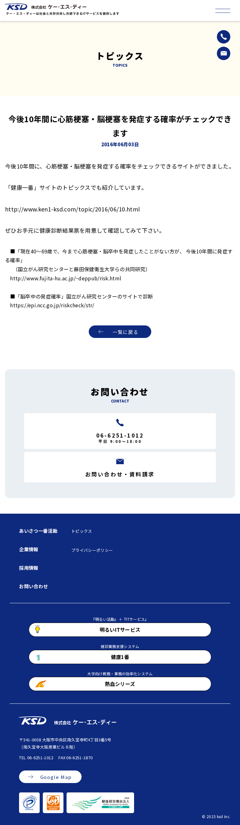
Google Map (56, 777)
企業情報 (28, 549)
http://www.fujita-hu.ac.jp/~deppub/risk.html (65, 278)
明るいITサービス (120, 629)
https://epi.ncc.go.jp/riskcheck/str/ (52, 305)
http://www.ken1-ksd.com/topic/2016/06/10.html (72, 209)
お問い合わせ (33, 586)
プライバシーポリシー (92, 550)
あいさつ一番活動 (38, 530)
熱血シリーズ (120, 684)
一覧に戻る (125, 332)
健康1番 (120, 657)
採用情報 (28, 567)
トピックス (81, 531)
